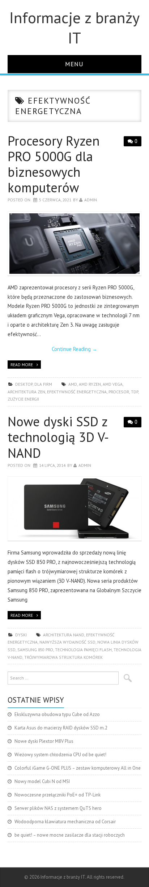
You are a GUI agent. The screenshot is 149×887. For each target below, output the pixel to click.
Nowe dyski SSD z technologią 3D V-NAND (58, 437)
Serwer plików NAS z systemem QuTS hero (58, 808)
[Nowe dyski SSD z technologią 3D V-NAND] (74, 508)
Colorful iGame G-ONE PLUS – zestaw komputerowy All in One (77, 768)
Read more (21, 364)
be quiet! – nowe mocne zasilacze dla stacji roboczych (69, 835)
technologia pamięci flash (83, 649)
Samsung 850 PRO (35, 649)
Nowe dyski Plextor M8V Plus (43, 741)
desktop (24, 384)
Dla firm (43, 384)
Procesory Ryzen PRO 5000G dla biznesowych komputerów (53, 164)
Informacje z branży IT (74, 27)
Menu (74, 64)
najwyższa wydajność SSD (67, 642)
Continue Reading (74, 349)
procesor (118, 391)
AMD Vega (113, 384)
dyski (21, 634)
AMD (72, 384)
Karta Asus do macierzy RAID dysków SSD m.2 (60, 728)
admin (90, 199)
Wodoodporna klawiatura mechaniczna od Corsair (65, 822)
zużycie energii (23, 399)
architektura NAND (63, 634)
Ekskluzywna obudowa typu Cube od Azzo (57, 714)
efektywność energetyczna (77, 391)
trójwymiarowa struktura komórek (63, 657)
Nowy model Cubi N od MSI (42, 781)
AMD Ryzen (90, 384)
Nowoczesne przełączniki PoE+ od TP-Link (57, 795)
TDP (134, 391)
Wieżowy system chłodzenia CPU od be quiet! (60, 755)
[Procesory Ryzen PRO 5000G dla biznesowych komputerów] (74, 243)
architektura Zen (26, 391)
